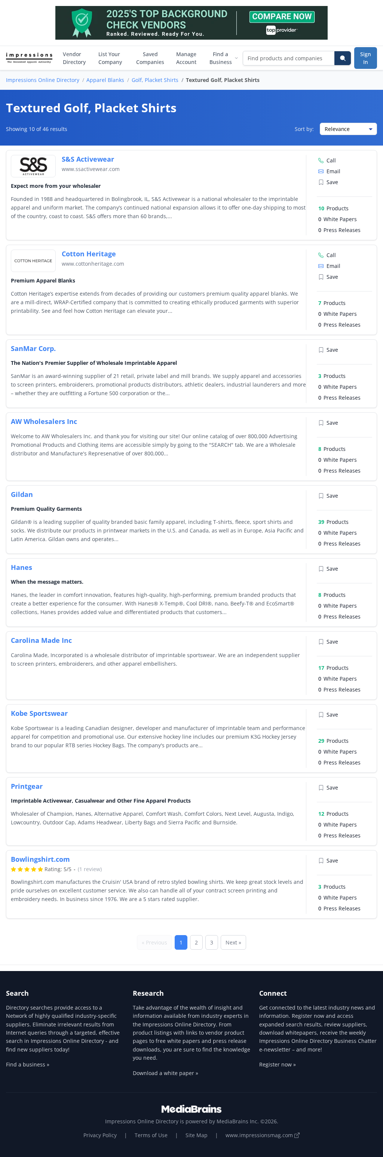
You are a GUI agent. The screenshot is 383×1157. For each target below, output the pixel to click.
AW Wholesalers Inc (44, 421)
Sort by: (304, 128)
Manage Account (186, 58)
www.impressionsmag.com (260, 1135)
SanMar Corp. (33, 348)
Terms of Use (151, 1135)
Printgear (27, 786)
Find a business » (27, 1064)
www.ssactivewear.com (91, 169)
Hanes (21, 567)
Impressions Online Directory (42, 79)
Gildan (22, 494)
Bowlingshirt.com (40, 859)
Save (332, 182)
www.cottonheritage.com (93, 263)
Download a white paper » (165, 1073)
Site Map (197, 1135)
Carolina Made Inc (41, 640)
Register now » (277, 1064)
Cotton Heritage (89, 253)
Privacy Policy (100, 1135)
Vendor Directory (74, 58)
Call (331, 160)
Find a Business (220, 58)
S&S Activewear (88, 159)
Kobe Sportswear (39, 713)
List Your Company (110, 58)
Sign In (365, 58)
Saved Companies (150, 58)
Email (333, 171)
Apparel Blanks (105, 79)
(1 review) (90, 869)
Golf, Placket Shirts (155, 79)
